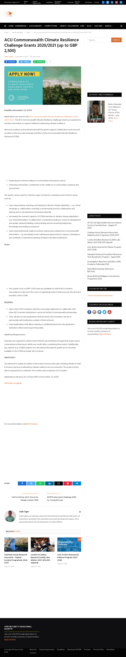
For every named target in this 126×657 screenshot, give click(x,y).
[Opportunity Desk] (8, 13)
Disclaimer (88, 2)
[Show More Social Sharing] (50, 61)
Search (108, 26)
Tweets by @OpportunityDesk (100, 295)
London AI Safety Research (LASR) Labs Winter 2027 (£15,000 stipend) (40, 559)
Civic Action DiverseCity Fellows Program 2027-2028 (68, 558)
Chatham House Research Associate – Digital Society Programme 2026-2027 (16, 559)
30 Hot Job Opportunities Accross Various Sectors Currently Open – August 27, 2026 (104, 225)
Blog (89, 26)
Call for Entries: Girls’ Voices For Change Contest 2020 (25, 499)
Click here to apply (13, 383)
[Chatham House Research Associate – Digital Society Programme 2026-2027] (16, 544)
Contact (96, 2)
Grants (63, 26)
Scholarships (35, 26)
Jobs (82, 26)
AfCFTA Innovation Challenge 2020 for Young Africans (61, 499)
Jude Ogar (8, 57)
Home (11, 26)
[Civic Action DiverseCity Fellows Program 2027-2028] (69, 544)
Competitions (50, 26)
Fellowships (73, 26)
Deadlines (49, 2)
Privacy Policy (77, 2)
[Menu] (5, 26)
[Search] (121, 26)
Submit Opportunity (37, 2)
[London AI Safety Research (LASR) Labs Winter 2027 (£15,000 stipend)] (43, 544)
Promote (70, 2)
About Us (26, 2)
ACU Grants (32, 424)
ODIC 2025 (98, 26)
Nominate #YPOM (58, 2)
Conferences (20, 26)
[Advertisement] (77, 13)
